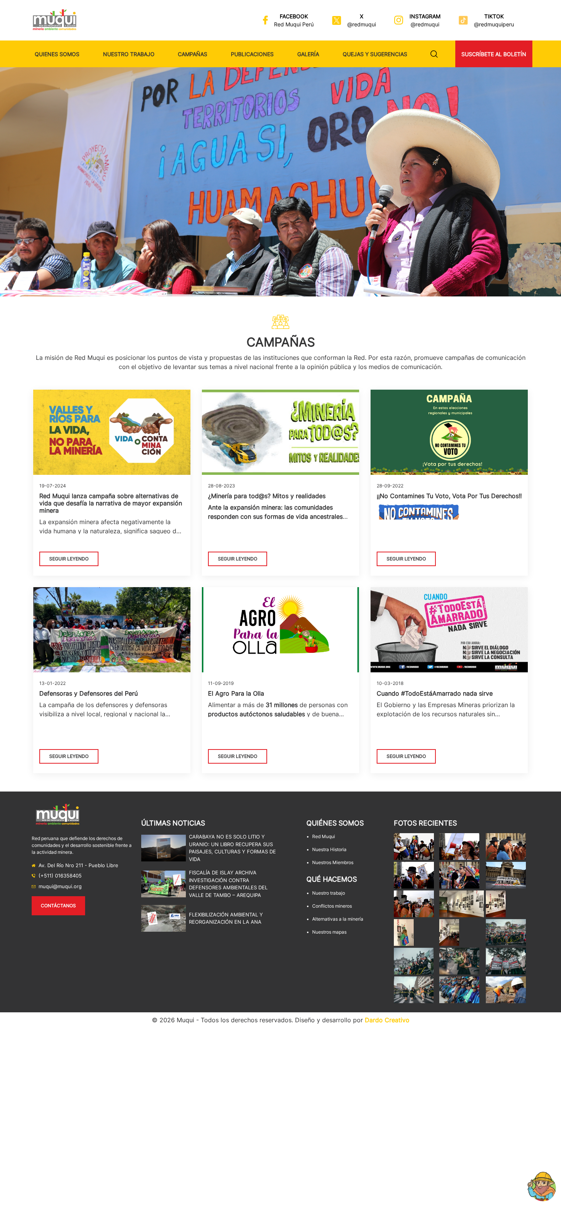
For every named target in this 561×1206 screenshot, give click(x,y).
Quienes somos (57, 54)
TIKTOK (494, 16)
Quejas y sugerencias (375, 54)
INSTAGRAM (424, 16)
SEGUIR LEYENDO (69, 559)
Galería (308, 54)
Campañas (192, 54)
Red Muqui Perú (294, 24)
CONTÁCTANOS (58, 905)
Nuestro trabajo (129, 54)
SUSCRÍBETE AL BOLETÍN (493, 54)
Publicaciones (252, 54)
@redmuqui (361, 24)
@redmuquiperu (494, 24)
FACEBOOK (294, 16)
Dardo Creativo (387, 1020)
